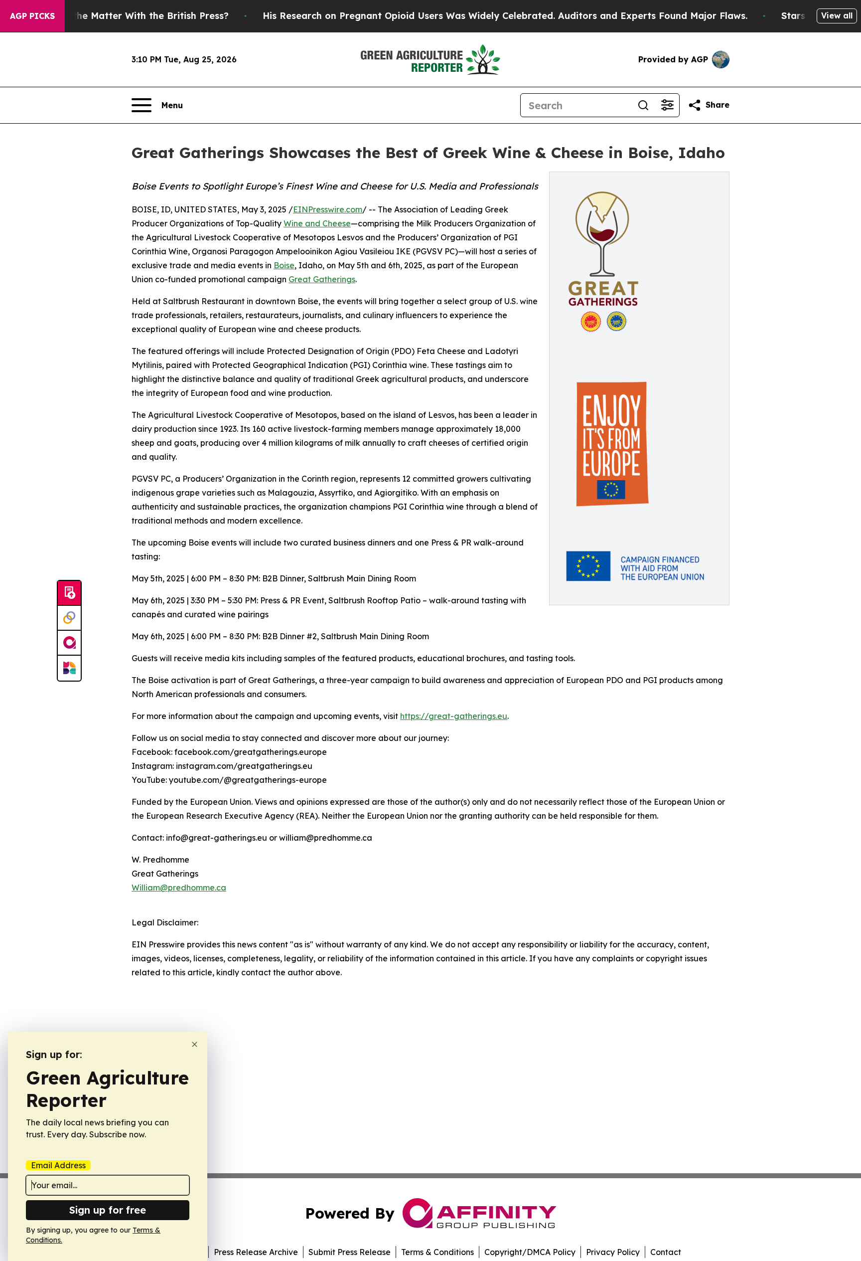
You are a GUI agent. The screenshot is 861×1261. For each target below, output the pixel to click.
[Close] (194, 1044)
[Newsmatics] (69, 668)
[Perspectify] (69, 618)
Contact (665, 1252)
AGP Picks (32, 16)
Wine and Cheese (317, 223)
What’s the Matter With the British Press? (133, 15)
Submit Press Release (349, 1252)
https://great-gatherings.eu (453, 716)
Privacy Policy (613, 1252)
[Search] (643, 105)
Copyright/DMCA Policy (529, 1252)
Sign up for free (107, 1210)
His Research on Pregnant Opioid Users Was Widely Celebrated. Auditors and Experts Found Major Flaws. (505, 15)
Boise (284, 265)
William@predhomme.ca (179, 888)
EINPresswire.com (327, 209)
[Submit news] (69, 593)
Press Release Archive (256, 1252)
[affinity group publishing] (69, 643)
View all (837, 15)
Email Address (58, 1165)
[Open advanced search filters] (667, 105)
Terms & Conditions (437, 1252)
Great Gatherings (321, 279)
